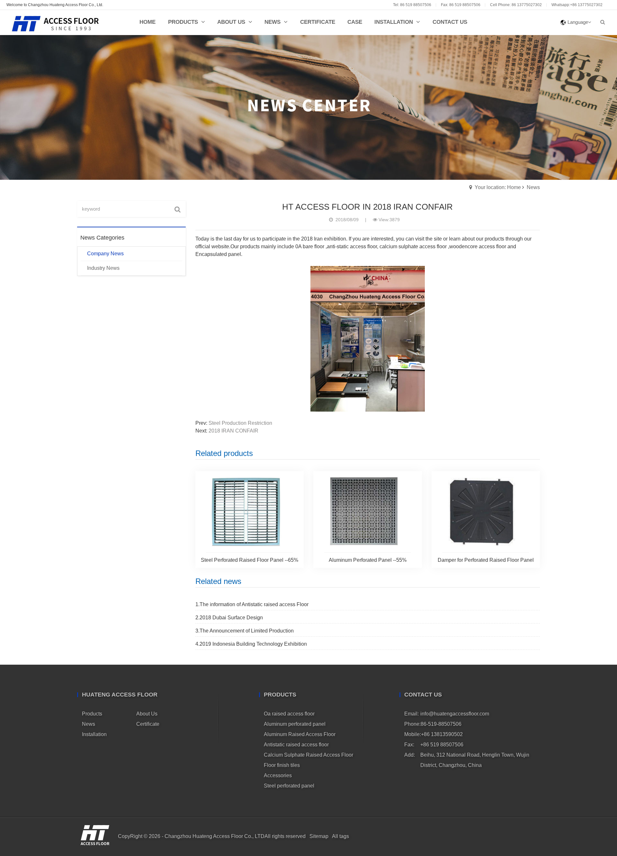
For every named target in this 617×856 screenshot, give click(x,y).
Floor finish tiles (282, 765)
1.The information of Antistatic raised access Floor (251, 604)
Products (92, 713)
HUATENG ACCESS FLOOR (119, 694)
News (533, 187)
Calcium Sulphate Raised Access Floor (308, 755)
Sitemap (318, 836)
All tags (340, 836)
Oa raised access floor (289, 713)
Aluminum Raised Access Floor (299, 734)
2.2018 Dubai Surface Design (229, 617)
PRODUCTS (280, 694)
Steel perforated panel (289, 785)
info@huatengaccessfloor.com (454, 713)
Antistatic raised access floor (296, 744)
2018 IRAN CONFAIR (233, 430)
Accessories (278, 775)
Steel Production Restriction (240, 423)
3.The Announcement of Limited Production (244, 630)
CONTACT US (423, 694)
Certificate (147, 724)
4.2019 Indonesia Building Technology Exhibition (251, 644)
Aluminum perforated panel (295, 724)
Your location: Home (498, 187)
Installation (94, 734)
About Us (146, 713)
